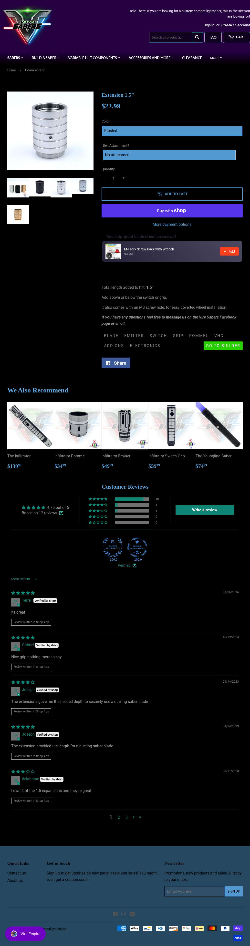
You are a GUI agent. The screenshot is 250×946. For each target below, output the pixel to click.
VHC (218, 335)
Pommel (198, 335)
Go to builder (223, 345)
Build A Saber (44, 58)
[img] (23, 593)
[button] (98, 499)
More (214, 58)
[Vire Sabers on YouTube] (132, 914)
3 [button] (126, 817)
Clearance (192, 58)
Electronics (145, 345)
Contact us (16, 873)
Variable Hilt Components (93, 58)
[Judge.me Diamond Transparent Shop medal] (137, 547)
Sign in (209, 25)
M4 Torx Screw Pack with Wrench (149, 249)
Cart (240, 37)
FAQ (213, 37)
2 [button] (119, 817)
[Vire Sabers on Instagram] (123, 914)
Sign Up (234, 891)
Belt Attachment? (116, 145)
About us (15, 880)
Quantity (108, 169)
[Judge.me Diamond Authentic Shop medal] (113, 547)
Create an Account (235, 25)
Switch (158, 335)
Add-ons (114, 345)
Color (106, 121)
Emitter (134, 335)
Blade (111, 335)
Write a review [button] (204, 510)
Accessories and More (150, 58)
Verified (124, 565)
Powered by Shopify (52, 929)
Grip (178, 335)
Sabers (14, 58)
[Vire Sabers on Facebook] (115, 914)
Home (11, 70)
